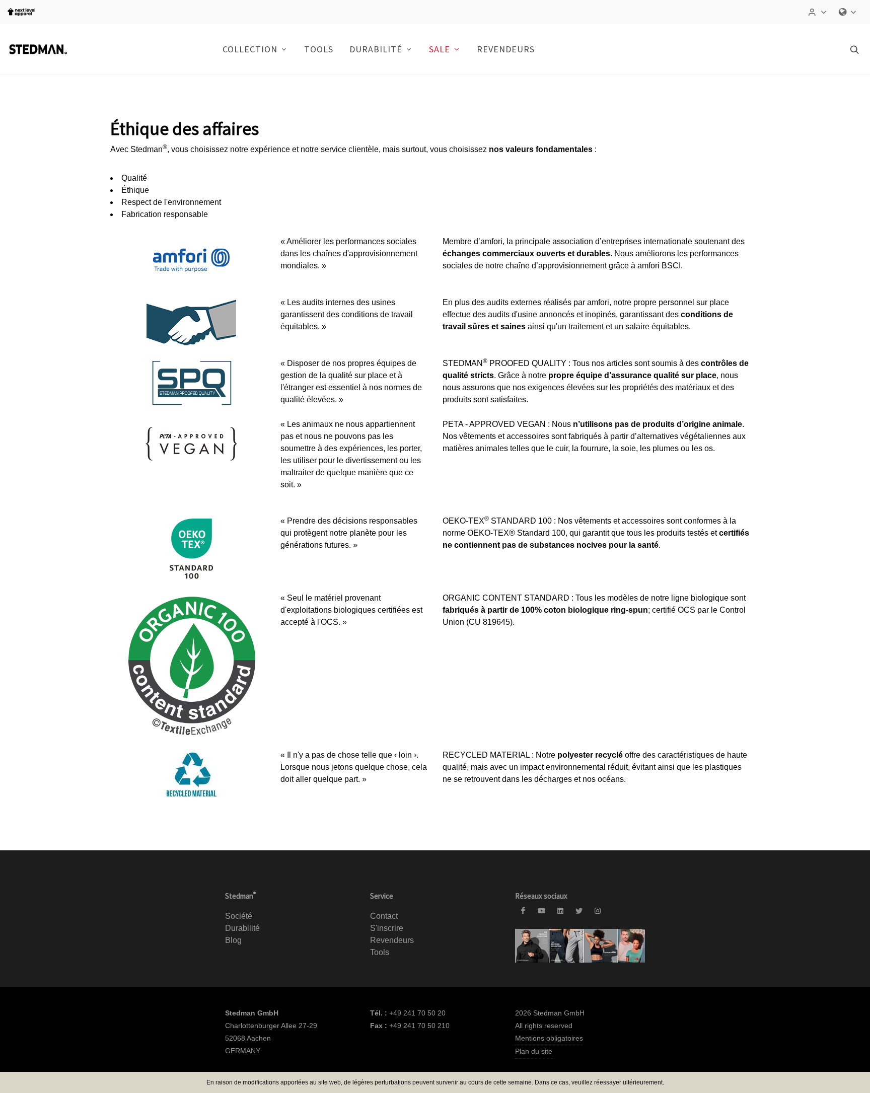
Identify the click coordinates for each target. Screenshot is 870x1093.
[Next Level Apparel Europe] (21, 12)
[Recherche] (853, 49)
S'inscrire (386, 928)
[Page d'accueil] (38, 49)
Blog (233, 940)
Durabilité (242, 928)
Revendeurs (506, 49)
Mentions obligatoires (549, 1038)
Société (238, 916)
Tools (379, 952)
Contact (384, 916)
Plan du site (533, 1051)
